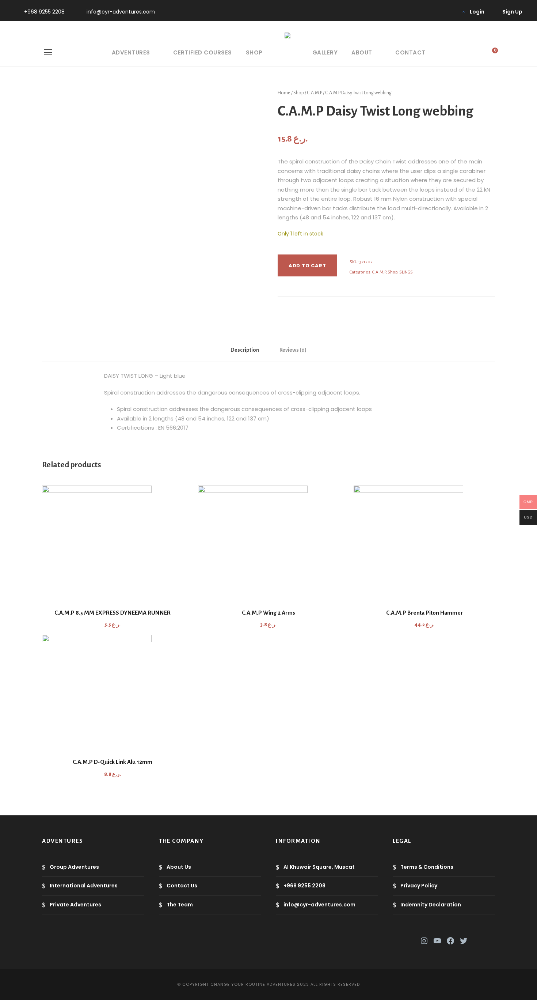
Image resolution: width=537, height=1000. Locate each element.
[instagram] (449, 11)
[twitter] (425, 11)
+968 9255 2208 (44, 11)
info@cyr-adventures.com (121, 11)
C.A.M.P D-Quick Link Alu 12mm (112, 762)
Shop (254, 52)
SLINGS (406, 272)
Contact (410, 52)
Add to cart (307, 265)
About (361, 52)
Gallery (325, 52)
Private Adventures (75, 904)
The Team (180, 904)
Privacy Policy (418, 885)
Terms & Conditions (426, 867)
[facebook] (414, 11)
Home (284, 92)
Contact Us (182, 885)
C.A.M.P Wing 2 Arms (268, 613)
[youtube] (437, 11)
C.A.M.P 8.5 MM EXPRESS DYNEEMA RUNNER (112, 613)
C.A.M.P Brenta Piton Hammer (424, 613)
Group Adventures (74, 867)
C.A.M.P (314, 92)
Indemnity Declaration (430, 904)
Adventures (131, 52)
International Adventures (84, 885)
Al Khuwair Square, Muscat (319, 867)
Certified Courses (202, 52)
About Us (179, 867)
